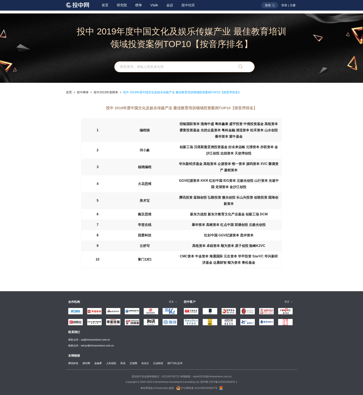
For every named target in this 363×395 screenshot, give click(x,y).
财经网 (86, 363)
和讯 (122, 363)
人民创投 (111, 363)
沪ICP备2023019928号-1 (223, 382)
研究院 (122, 5)
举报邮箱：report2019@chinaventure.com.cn (206, 376)
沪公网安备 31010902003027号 (198, 388)
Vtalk (154, 5)
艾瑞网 (133, 363)
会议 (169, 5)
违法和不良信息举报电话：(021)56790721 (156, 376)
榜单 (138, 5)
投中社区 (188, 5)
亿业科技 (158, 363)
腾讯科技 (73, 363)
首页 (105, 5)
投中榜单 (83, 92)
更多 (171, 301)
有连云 (145, 363)
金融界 (98, 363)
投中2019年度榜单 (106, 92)
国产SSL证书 (174, 363)
